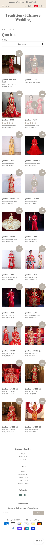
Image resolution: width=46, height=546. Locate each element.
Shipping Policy (23, 474)
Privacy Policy (23, 480)
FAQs (23, 454)
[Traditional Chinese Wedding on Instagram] (25, 495)
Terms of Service (23, 483)
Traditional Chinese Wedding (23, 17)
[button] (7, 123)
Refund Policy (23, 477)
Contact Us (23, 457)
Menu (7, 6)
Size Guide (23, 460)
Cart (29, 6)
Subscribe (38, 513)
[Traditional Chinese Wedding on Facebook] (20, 495)
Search (23, 471)
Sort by (4, 40)
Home (3, 29)
